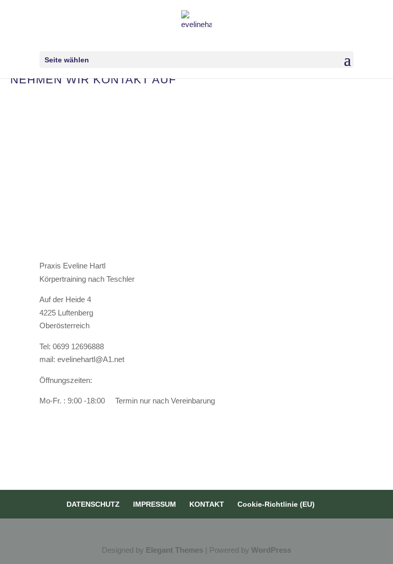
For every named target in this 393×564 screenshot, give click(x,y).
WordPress (271, 550)
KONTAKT (206, 504)
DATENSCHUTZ (93, 504)
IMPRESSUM (154, 504)
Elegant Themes (174, 550)
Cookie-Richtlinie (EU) (276, 504)
